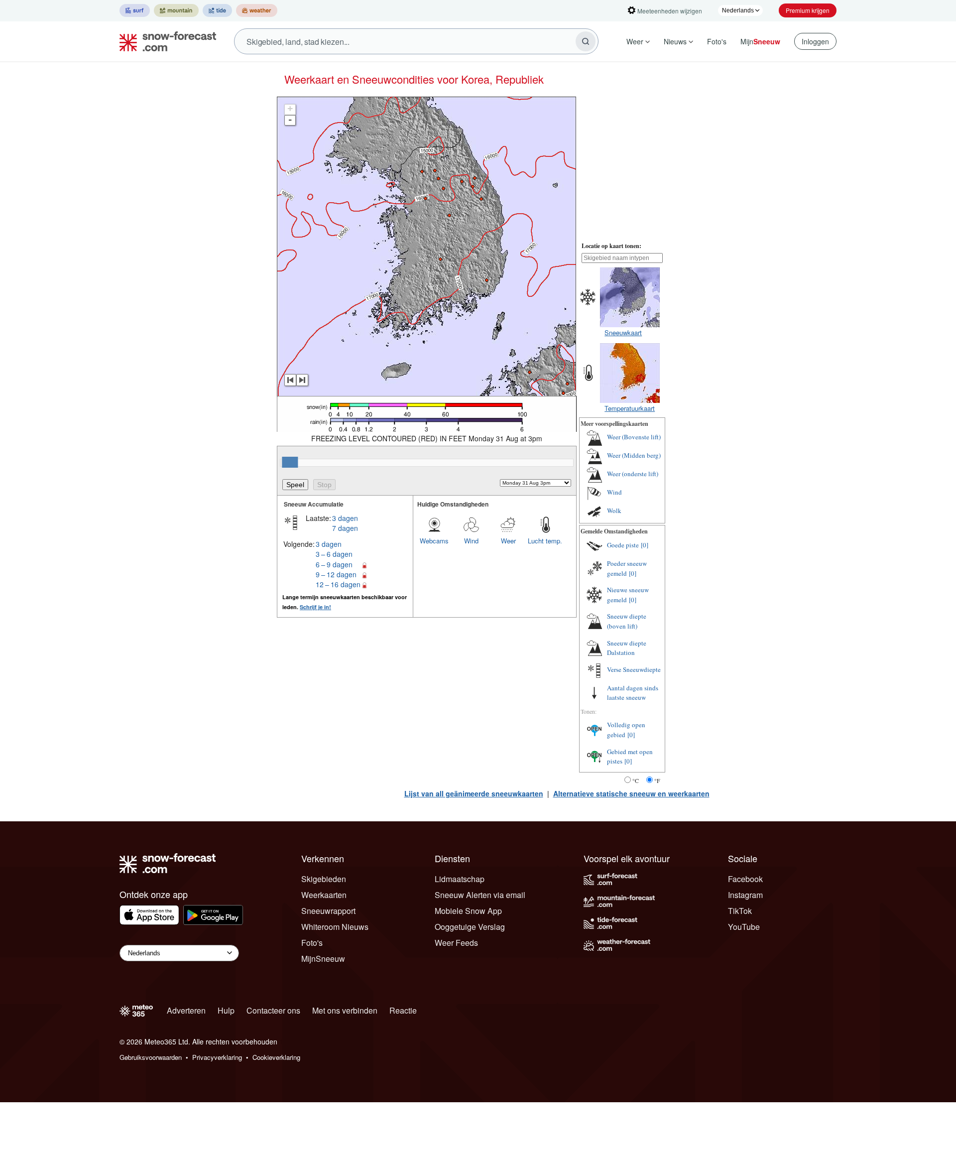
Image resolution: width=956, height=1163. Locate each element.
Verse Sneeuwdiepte (634, 669)
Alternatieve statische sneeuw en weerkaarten (631, 793)
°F (657, 780)
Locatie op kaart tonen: (611, 246)
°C (635, 780)
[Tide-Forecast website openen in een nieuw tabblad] (217, 10)
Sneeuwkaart (623, 332)
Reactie (403, 1010)
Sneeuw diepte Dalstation (626, 648)
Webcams (434, 540)
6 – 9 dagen (334, 564)
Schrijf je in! (315, 607)
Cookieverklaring (276, 1057)
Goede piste (623, 544)
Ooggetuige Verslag (470, 926)
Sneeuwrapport (328, 910)
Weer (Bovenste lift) (634, 436)
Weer (634, 41)
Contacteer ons (273, 1010)
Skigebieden (323, 879)
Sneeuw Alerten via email (480, 895)
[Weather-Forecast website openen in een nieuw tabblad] (256, 10)
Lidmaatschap (459, 879)
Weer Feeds (456, 942)
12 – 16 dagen (338, 584)
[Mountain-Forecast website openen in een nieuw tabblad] (176, 10)
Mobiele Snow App (468, 910)
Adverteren (186, 1010)
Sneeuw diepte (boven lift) (626, 621)
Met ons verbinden (344, 1010)
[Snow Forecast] (165, 41)
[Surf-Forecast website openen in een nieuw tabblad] (135, 10)
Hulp (226, 1010)
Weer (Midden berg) (634, 455)
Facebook (745, 879)
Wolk (614, 510)
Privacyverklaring (217, 1057)
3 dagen (345, 518)
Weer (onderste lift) (632, 473)
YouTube (744, 926)
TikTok (740, 910)
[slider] (290, 462)
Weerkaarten (324, 895)
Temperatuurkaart (629, 408)
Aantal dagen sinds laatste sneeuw (632, 692)
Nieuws (675, 41)
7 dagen (345, 528)
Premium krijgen (808, 10)
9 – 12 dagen (336, 574)
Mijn (760, 41)
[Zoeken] (586, 41)
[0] (644, 544)
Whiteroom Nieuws (334, 926)
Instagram (745, 895)
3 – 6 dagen (334, 554)
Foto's (716, 41)
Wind (471, 540)
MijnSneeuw (323, 958)
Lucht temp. (545, 540)
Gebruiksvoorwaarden (151, 1057)
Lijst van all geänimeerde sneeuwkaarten (473, 793)
